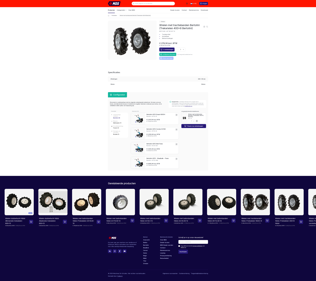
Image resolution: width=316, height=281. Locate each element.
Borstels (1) (116, 134)
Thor (144, 261)
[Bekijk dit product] (176, 115)
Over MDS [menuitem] (131, 10)
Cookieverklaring (184, 273)
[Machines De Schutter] (114, 3)
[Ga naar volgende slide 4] (140, 136)
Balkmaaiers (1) (117, 123)
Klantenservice (165, 250)
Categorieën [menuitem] (121, 10)
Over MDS (163, 240)
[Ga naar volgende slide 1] (135, 136)
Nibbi (144, 258)
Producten (114, 15)
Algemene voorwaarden (170, 273)
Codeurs (120, 276)
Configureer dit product (169, 54)
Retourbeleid (164, 258)
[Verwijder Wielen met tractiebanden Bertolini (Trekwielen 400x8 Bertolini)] (197, 121)
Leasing (162, 253)
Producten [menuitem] (111, 10)
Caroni (145, 250)
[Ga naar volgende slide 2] (137, 136)
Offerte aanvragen (168, 58)
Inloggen (204, 3)
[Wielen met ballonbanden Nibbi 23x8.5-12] (154, 207)
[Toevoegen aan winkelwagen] (31, 222)
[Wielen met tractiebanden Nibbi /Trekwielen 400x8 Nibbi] (289, 207)
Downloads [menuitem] (204, 10)
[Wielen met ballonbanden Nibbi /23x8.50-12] (187, 207)
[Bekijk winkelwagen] (187, 3)
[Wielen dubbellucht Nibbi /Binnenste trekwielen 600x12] (19, 207)
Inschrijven (183, 252)
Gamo (145, 253)
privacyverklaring (197, 246)
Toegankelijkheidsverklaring (199, 273)
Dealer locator (165, 242)
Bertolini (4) (116, 118)
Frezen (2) (116, 128)
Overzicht (146, 240)
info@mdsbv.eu (188, 106)
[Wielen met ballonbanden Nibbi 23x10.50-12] (120, 207)
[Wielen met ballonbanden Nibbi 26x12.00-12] (221, 207)
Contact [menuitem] (184, 10)
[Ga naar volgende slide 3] (138, 136)
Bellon (145, 242)
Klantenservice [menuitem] (194, 10)
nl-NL (195, 3)
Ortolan (145, 263)
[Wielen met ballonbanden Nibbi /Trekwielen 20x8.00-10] (86, 207)
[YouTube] (124, 251)
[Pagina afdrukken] (204, 27)
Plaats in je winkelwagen (195, 126)
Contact (162, 248)
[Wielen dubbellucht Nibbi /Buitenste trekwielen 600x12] (52, 207)
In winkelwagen (168, 49)
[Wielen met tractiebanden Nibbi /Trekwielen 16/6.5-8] (255, 207)
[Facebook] (119, 251)
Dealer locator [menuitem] (175, 10)
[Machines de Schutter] (108, 15)
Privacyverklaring (166, 255)
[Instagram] (115, 251)
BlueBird (146, 248)
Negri (145, 255)
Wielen (163, 21)
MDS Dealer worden (166, 245)
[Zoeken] (133, 3)
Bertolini (146, 245)
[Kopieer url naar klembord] (207, 27)
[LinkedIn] (110, 251)
